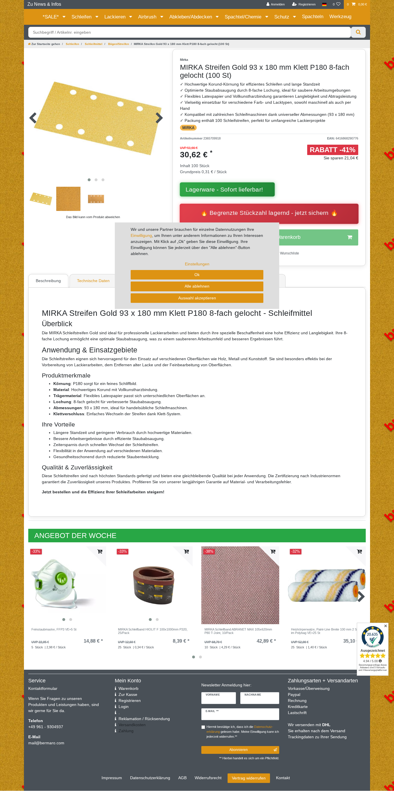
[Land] (324, 4)
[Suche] (358, 32)
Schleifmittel (93, 44)
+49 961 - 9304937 (45, 726)
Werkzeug (340, 16)
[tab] (49, 280)
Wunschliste (289, 253)
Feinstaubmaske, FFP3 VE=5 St (53, 629)
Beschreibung (48, 280)
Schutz (282, 17)
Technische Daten (93, 280)
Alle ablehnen (197, 286)
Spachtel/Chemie (244, 17)
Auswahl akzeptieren (197, 298)
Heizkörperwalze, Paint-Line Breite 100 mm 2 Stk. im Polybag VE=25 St (325, 631)
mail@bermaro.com (46, 743)
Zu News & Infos (44, 4)
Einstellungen (197, 264)
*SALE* (51, 17)
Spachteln (312, 16)
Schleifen (82, 17)
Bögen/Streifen (118, 44)
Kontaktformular (42, 688)
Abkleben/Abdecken (191, 17)
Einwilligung (141, 235)
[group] (67, 585)
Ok (197, 274)
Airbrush (148, 17)
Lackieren (115, 17)
